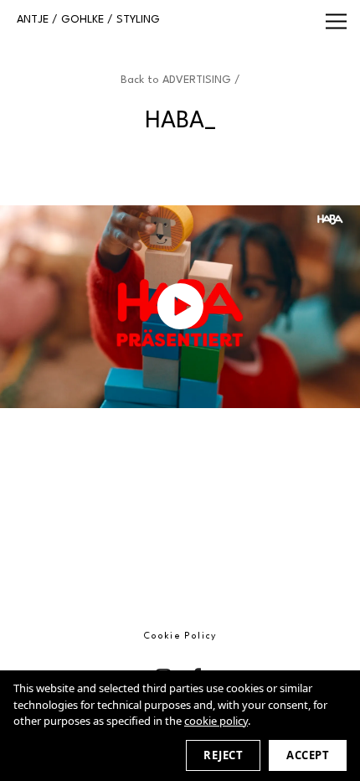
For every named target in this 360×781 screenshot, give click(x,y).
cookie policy (216, 720)
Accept (307, 755)
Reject (223, 755)
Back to (180, 80)
